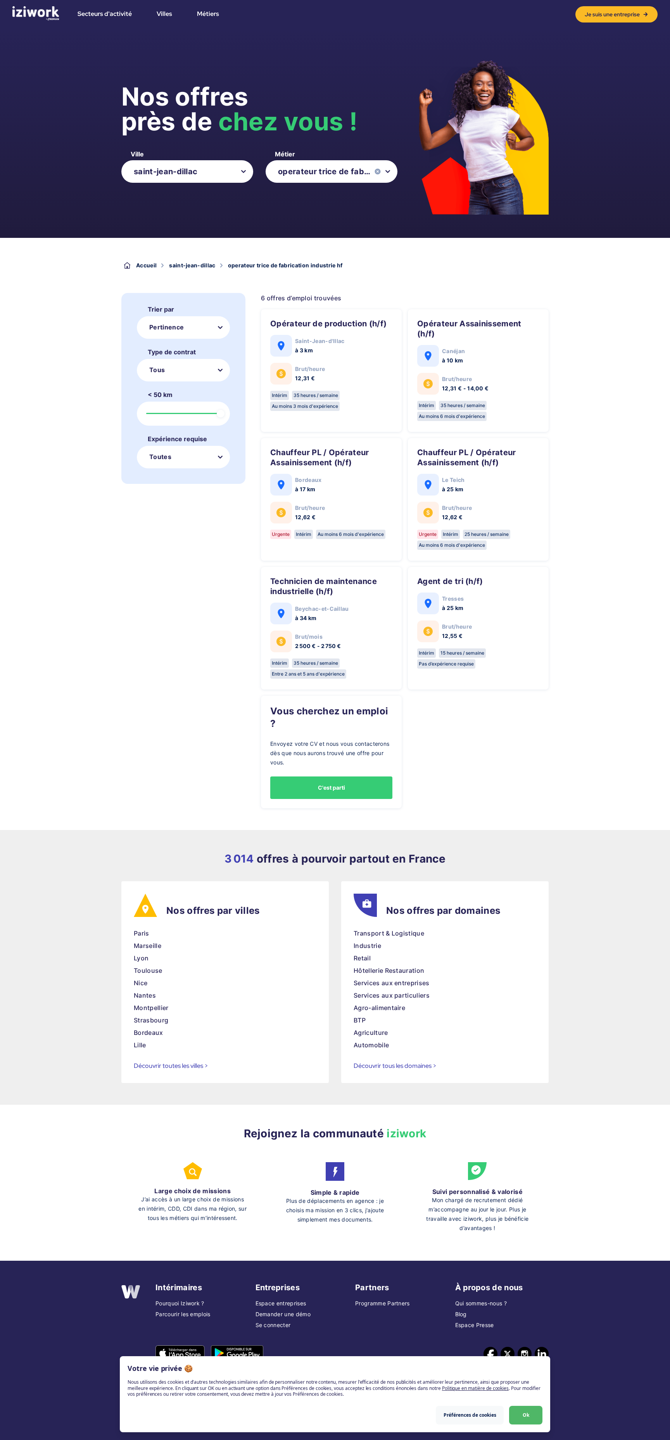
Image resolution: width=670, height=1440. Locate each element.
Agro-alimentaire (379, 1008)
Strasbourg (151, 1020)
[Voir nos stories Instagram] (525, 1354)
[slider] (220, 414)
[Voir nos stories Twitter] (508, 1354)
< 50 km (160, 395)
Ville (137, 154)
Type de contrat (172, 352)
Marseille (147, 946)
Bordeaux (148, 1032)
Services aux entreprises (392, 983)
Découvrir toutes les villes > (171, 1066)
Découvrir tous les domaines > (395, 1066)
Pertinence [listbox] (166, 327)
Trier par (161, 309)
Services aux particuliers (392, 995)
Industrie (367, 946)
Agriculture (371, 1032)
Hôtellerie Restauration (389, 970)
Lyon (141, 958)
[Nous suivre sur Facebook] (490, 1354)
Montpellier (151, 1008)
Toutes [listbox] (160, 457)
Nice (140, 983)
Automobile (371, 1045)
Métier (285, 154)
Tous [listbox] (157, 370)
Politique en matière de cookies (475, 1388)
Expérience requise (177, 439)
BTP (360, 1020)
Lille (140, 1045)
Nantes (145, 995)
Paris (141, 933)
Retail (362, 958)
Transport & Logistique (389, 933)
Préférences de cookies (470, 1415)
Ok (526, 1415)
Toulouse (148, 970)
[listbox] (187, 171)
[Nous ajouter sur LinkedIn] (542, 1354)
